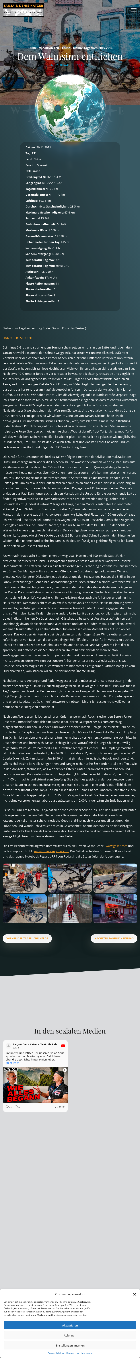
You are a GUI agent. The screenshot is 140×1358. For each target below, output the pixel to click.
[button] (134, 1294)
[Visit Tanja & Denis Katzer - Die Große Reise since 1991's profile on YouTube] (9, 1046)
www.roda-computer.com (51, 851)
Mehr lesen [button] (82, 1063)
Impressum (86, 1353)
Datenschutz (72, 1353)
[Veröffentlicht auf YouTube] (63, 1046)
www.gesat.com (116, 846)
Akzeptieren (70, 1325)
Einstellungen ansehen (70, 1345)
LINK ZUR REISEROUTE (18, 338)
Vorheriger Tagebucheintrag (27, 938)
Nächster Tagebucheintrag (114, 938)
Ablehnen (70, 1335)
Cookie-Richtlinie (56, 1353)
